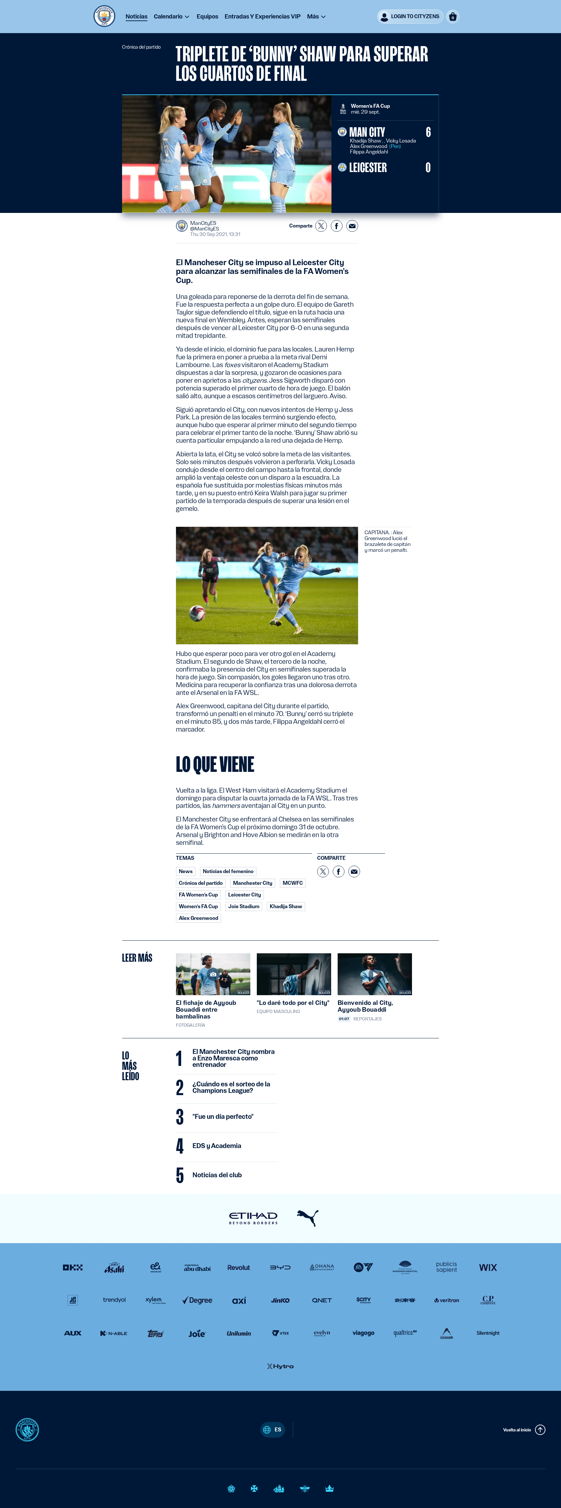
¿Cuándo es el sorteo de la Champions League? (231, 1087)
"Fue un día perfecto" (223, 1117)
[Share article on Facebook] (337, 226)
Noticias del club (217, 1175)
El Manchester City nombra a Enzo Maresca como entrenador (234, 1058)
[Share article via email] (352, 226)
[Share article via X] (321, 226)
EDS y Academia (217, 1146)
